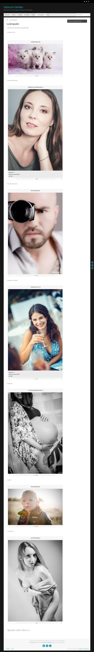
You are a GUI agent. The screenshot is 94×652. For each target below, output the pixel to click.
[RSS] (89, 1)
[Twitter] (86, 1)
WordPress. (86, 649)
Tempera (81, 649)
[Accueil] (7, 20)
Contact (8, 649)
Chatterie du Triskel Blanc (13, 7)
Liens (12, 649)
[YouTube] (84, 1)
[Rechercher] (89, 14)
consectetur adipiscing (47, 642)
